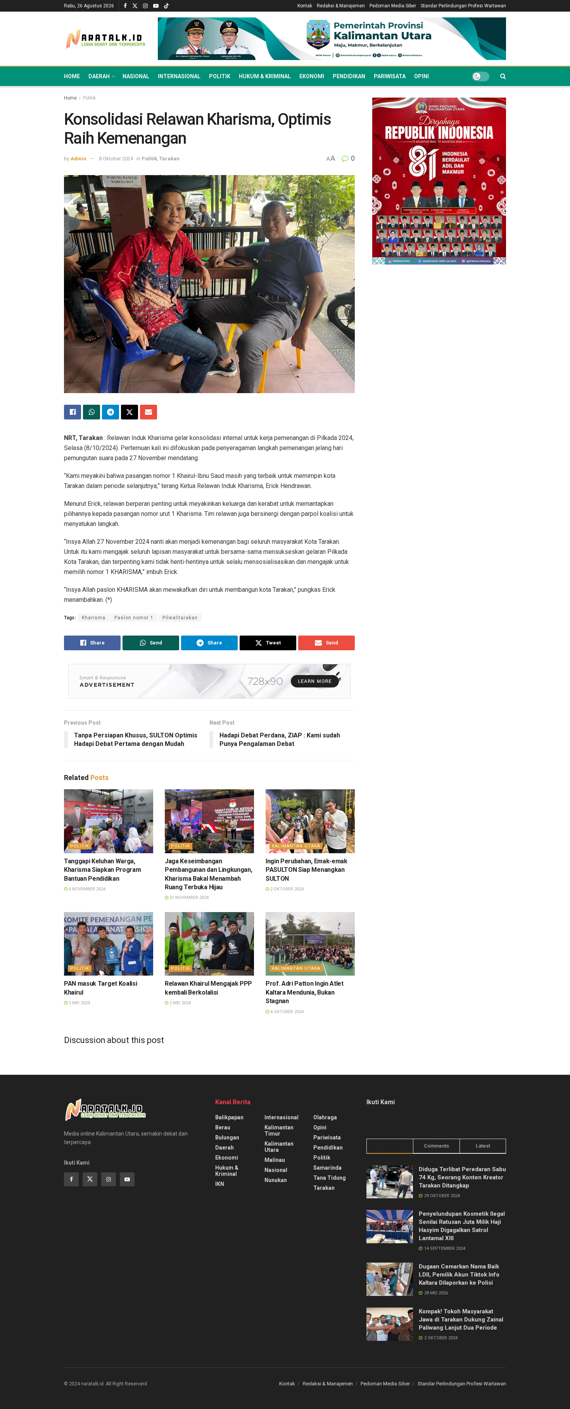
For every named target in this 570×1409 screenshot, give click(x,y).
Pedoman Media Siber (393, 6)
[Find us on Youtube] (156, 6)
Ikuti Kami (380, 1102)
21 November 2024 (188, 897)
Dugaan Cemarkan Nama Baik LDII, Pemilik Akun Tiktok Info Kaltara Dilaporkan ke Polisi (459, 1274)
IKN (219, 1184)
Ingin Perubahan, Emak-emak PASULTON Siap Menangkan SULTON (306, 869)
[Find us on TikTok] (166, 6)
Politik (219, 76)
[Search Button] (503, 76)
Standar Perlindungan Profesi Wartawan (463, 6)
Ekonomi (311, 76)
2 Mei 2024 (179, 1002)
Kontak (304, 6)
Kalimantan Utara (296, 846)
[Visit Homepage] (105, 39)
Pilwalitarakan (180, 617)
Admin (78, 159)
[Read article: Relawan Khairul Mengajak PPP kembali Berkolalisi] (209, 944)
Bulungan (227, 1137)
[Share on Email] (148, 412)
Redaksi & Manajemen (341, 6)
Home (72, 76)
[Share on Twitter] (129, 412)
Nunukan (275, 1180)
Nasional (136, 76)
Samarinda (327, 1168)
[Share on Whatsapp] (91, 412)
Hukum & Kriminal (265, 76)
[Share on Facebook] (72, 412)
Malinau (274, 1160)
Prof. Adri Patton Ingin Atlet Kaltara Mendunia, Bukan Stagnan (305, 992)
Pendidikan (349, 76)
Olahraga (325, 1117)
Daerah (99, 76)
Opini (421, 76)
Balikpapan (229, 1117)
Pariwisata (390, 76)
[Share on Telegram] (110, 412)
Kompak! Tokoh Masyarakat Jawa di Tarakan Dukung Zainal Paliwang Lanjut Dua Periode (461, 1319)
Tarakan (169, 159)
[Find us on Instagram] (145, 6)
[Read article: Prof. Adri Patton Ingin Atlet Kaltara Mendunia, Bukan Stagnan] (310, 944)
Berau (222, 1127)
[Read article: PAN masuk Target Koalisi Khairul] (108, 944)
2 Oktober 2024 (286, 889)
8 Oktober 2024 (116, 159)
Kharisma (93, 617)
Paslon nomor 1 (134, 617)
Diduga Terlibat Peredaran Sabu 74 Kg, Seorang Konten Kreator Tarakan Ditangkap (462, 1177)
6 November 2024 (86, 889)
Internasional (179, 76)
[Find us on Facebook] (125, 6)
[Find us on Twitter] (135, 6)
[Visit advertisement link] (332, 38)
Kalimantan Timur (279, 1130)
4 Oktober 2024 (286, 1011)
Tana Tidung (329, 1178)
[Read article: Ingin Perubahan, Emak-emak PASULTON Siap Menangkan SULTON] (310, 821)
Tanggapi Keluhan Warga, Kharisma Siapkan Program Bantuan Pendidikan (102, 869)
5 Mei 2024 (78, 1002)
